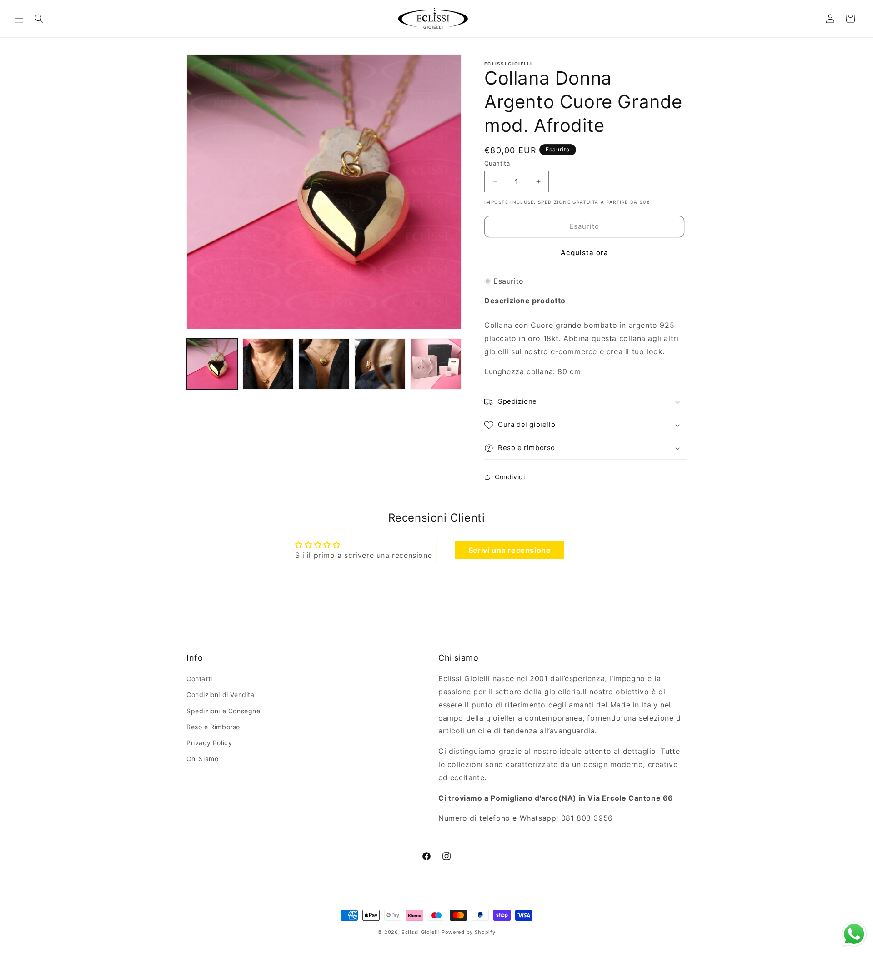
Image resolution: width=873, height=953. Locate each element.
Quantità (497, 163)
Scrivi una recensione (509, 549)
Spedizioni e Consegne (223, 711)
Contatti (199, 679)
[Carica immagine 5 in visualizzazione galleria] (436, 364)
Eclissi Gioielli (420, 932)
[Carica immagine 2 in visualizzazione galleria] (268, 364)
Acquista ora (584, 252)
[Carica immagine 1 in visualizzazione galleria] (212, 364)
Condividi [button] (510, 477)
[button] (19, 19)
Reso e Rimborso (213, 727)
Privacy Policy (209, 743)
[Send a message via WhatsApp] (854, 934)
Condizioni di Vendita (220, 695)
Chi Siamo (202, 759)
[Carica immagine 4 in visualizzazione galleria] (380, 364)
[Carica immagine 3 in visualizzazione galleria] (324, 364)
